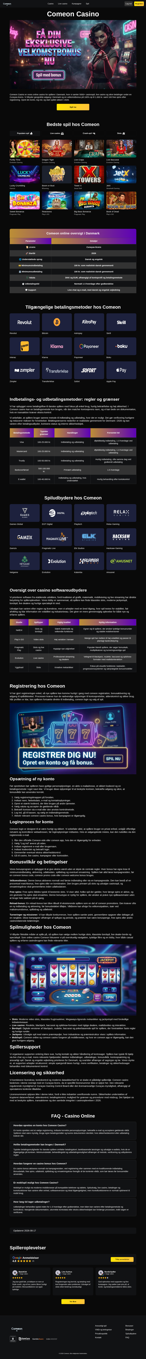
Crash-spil (87, 133)
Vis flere (73, 1301)
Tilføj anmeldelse (122, 1259)
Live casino (55, 133)
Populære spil (23, 133)
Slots (119, 133)
